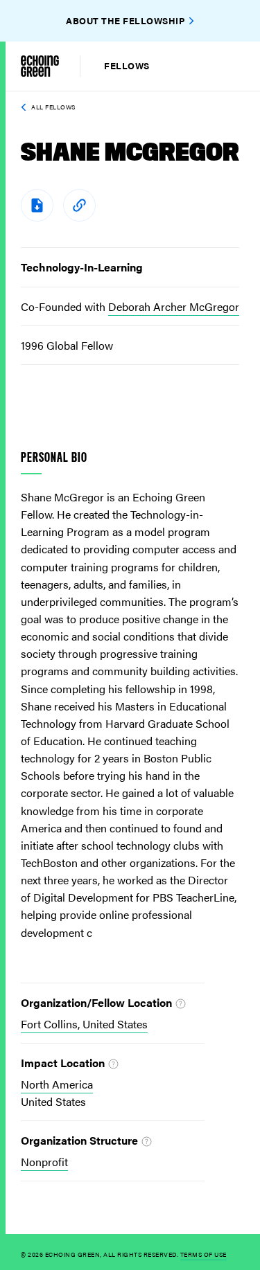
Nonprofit (44, 1162)
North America (57, 1084)
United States (53, 1101)
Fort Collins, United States (84, 1024)
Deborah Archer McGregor (173, 306)
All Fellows (53, 106)
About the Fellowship (125, 20)
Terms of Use (203, 1254)
